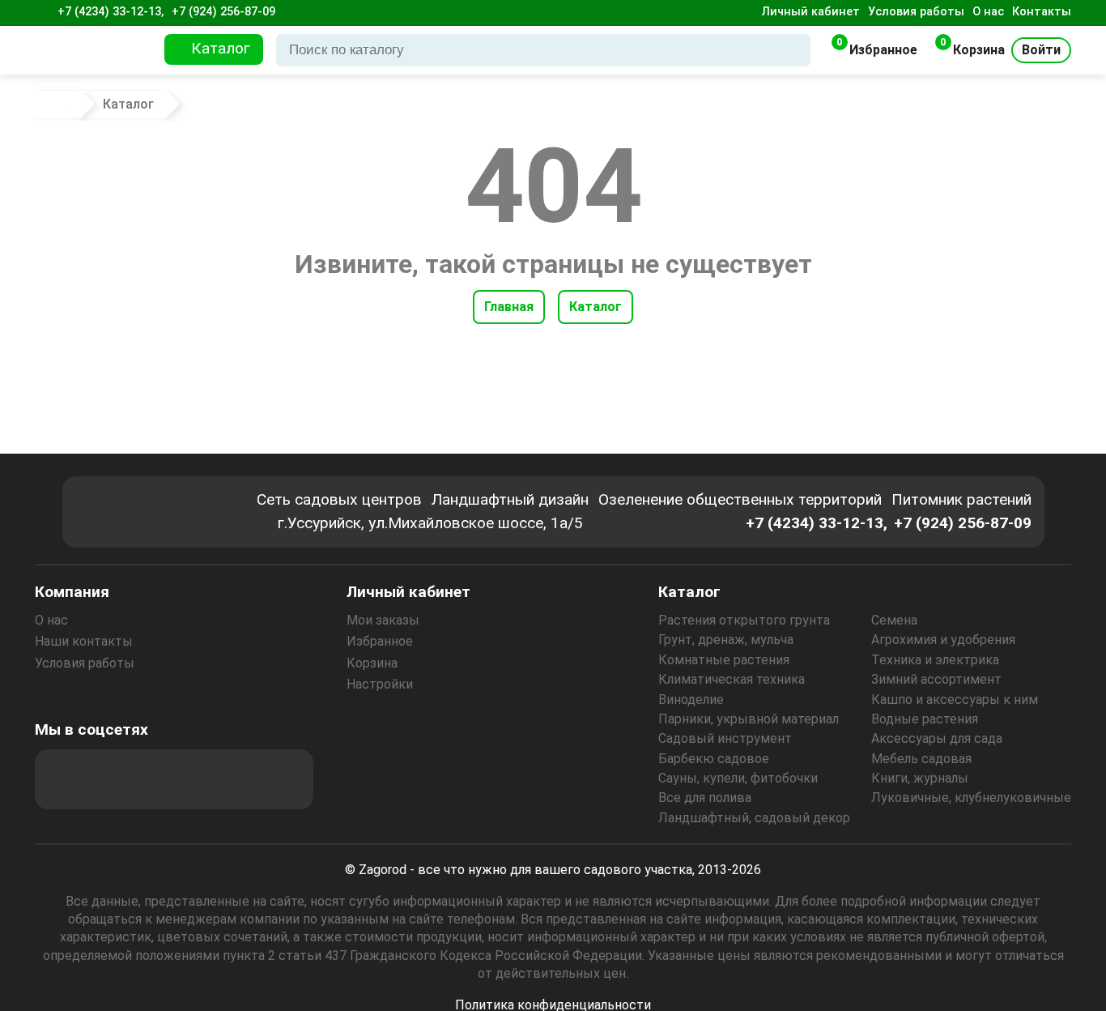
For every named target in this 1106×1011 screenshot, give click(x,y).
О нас (988, 12)
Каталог (595, 306)
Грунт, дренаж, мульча (725, 639)
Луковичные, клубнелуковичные (971, 797)
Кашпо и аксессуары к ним (954, 699)
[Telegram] (283, 779)
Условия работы (916, 12)
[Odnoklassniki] (152, 779)
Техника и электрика (935, 660)
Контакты (1041, 12)
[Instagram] (108, 779)
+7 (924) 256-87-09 (223, 12)
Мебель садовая (921, 758)
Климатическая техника (731, 679)
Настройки (380, 684)
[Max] (65, 779)
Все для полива (704, 797)
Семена (894, 620)
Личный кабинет (811, 12)
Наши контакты (84, 641)
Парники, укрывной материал (748, 719)
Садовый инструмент (725, 738)
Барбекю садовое (713, 758)
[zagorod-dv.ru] (95, 50)
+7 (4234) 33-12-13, (110, 12)
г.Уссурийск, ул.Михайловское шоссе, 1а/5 (430, 523)
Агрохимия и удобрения (943, 639)
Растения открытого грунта (744, 620)
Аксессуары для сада (936, 738)
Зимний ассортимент (936, 679)
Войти (1041, 50)
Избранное (380, 641)
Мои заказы (383, 620)
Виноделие (691, 699)
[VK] (196, 779)
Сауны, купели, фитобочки (738, 778)
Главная (509, 306)
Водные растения (924, 719)
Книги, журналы (919, 778)
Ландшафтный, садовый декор (754, 817)
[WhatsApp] (240, 779)
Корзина (372, 663)
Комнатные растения (723, 660)
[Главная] (59, 104)
